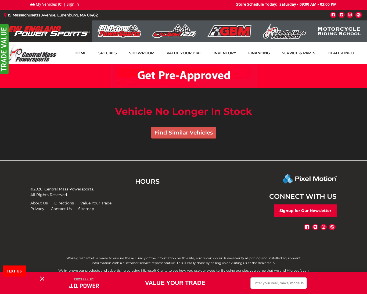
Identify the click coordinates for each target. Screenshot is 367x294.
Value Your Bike (184, 53)
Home (80, 53)
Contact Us (61, 208)
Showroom (141, 53)
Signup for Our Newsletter (305, 210)
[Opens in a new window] (333, 14)
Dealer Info (341, 53)
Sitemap (86, 208)
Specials (107, 53)
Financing (259, 53)
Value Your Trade (95, 203)
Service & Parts (298, 53)
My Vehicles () (49, 4)
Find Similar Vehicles (183, 132)
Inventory (225, 53)
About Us (39, 203)
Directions (64, 203)
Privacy (37, 208)
